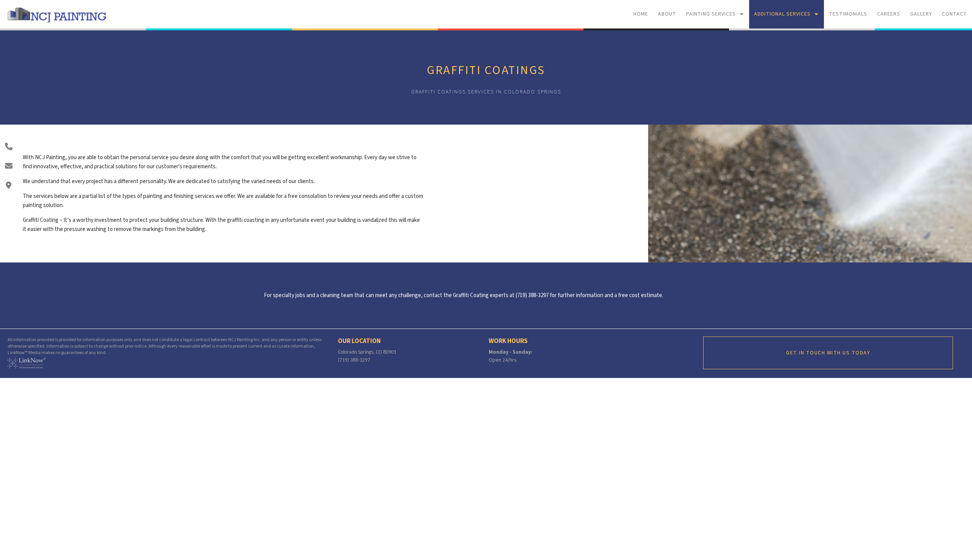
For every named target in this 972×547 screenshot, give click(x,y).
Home (640, 14)
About (667, 14)
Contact (954, 14)
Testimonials (848, 14)
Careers (888, 14)
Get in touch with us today (828, 353)
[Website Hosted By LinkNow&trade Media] (27, 363)
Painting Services (711, 14)
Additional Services (782, 14)
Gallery (921, 14)
